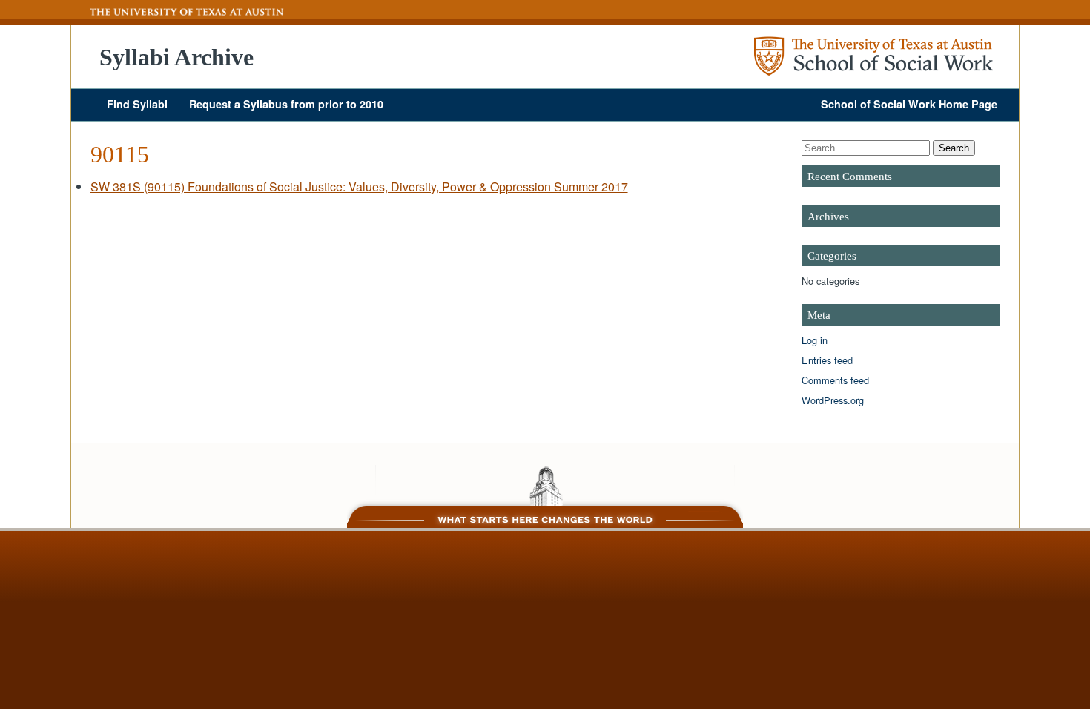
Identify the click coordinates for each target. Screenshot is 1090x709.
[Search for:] (867, 147)
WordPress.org (833, 400)
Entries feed (827, 360)
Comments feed (835, 380)
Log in (815, 340)
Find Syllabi (137, 103)
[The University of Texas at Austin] (177, 11)
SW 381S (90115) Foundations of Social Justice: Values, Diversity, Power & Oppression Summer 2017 (359, 186)
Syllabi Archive (176, 57)
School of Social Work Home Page (909, 103)
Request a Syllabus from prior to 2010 (286, 103)
